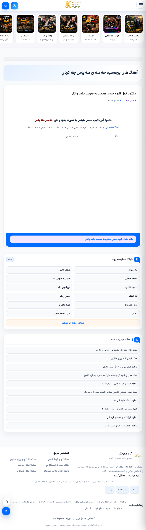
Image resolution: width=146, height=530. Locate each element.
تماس (14, 502)
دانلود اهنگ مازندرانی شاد (124, 400)
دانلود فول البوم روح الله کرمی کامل (120, 367)
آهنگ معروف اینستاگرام (57, 465)
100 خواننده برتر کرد (106, 502)
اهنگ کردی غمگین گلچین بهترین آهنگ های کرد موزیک (110, 392)
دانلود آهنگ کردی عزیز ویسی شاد (121, 426)
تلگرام (134, 489)
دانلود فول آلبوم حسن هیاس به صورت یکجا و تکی (103, 93)
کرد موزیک (70, 519)
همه (10, 259)
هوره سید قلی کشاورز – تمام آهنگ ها (119, 409)
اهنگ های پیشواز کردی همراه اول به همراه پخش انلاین (110, 375)
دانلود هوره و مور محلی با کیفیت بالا (119, 384)
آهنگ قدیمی (112, 128)
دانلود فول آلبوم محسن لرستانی (121, 417)
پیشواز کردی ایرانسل (26, 465)
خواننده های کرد (102, 508)
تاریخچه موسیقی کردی (60, 502)
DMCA (42, 502)
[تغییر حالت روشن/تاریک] (14, 5)
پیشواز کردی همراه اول (25, 471)
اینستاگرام (122, 489)
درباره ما (118, 508)
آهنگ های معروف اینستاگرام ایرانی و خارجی (116, 350)
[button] (140, 5)
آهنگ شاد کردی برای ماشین (23, 459)
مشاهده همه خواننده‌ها (73, 323)
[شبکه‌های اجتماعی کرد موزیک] (6, 502)
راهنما (123, 502)
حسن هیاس (129, 100)
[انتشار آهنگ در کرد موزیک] (6, 511)
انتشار (88, 508)
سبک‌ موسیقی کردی (84, 502)
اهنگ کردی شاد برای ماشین (124, 358)
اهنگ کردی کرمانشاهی (58, 459)
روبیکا (109, 489)
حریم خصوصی (28, 502)
